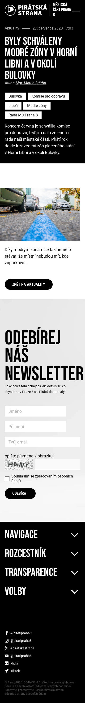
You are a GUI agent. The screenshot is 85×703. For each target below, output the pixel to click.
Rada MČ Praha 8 (23, 115)
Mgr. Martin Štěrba (31, 83)
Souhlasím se (42, 478)
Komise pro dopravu (48, 96)
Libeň (13, 105)
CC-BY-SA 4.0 (32, 682)
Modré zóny (37, 105)
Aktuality (12, 28)
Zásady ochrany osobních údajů (25, 693)
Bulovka (15, 96)
